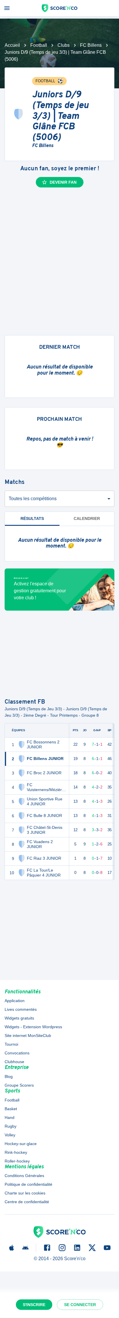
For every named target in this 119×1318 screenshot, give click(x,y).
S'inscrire (34, 1304)
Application (15, 1000)
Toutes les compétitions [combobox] (33, 498)
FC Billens (91, 45)
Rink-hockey (16, 1152)
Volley (10, 1135)
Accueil (12, 45)
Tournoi (11, 1044)
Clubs (63, 45)
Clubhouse (14, 1061)
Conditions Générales (24, 1175)
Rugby (10, 1126)
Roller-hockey (17, 1161)
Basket (11, 1108)
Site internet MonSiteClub (28, 1035)
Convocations (17, 1053)
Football (38, 45)
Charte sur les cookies (25, 1193)
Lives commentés (21, 1009)
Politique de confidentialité (28, 1184)
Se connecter (80, 1304)
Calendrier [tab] (87, 518)
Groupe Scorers (19, 1085)
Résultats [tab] (32, 518)
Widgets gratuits (19, 1018)
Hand (9, 1117)
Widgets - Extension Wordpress (33, 1026)
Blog (9, 1076)
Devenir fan (63, 182)
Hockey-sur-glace (21, 1143)
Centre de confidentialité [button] (27, 1201)
